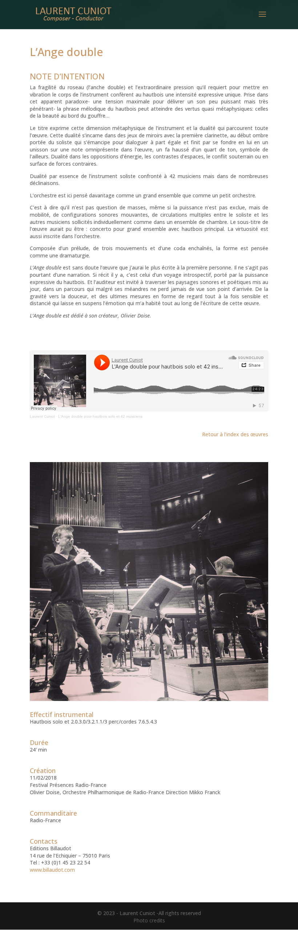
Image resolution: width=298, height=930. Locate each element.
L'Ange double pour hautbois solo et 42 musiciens (100, 416)
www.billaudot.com (52, 869)
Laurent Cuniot (42, 416)
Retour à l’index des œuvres (235, 434)
